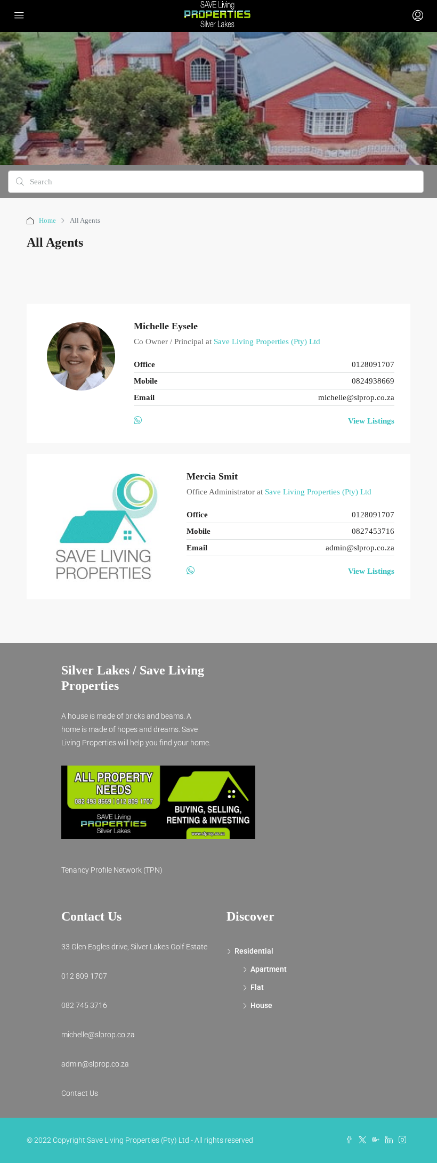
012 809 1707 (84, 976)
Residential (253, 951)
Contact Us (79, 1093)
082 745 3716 (84, 1005)
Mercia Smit (212, 476)
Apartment (268, 969)
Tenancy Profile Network (101, 870)
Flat (257, 987)
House (261, 1005)
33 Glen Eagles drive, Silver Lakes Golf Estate (134, 946)
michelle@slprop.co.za (356, 397)
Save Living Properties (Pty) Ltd (267, 341)
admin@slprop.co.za (360, 547)
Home (47, 220)
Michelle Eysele (166, 326)
